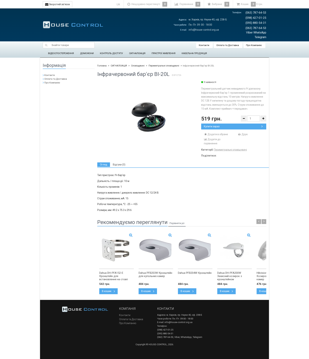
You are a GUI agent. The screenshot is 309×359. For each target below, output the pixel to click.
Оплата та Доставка (227, 45)
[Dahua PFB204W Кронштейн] (195, 250)
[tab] (103, 164)
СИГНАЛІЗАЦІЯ (137, 53)
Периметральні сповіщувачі (164, 65)
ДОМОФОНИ (87, 53)
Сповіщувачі (137, 65)
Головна (102, 65)
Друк (244, 134)
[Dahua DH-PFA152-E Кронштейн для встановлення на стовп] (116, 250)
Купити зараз (212, 126)
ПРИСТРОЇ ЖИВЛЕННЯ (163, 53)
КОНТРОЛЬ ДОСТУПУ (111, 53)
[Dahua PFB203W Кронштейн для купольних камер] (156, 250)
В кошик (107, 291)
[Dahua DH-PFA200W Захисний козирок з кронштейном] (234, 250)
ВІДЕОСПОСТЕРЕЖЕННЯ (61, 53)
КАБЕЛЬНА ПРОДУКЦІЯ (194, 53)
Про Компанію (254, 45)
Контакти (204, 45)
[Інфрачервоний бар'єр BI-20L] (149, 116)
